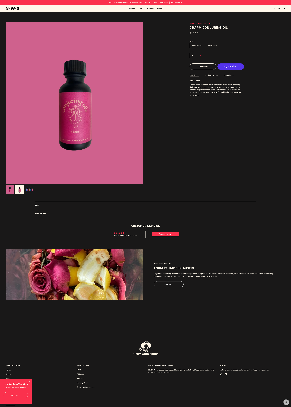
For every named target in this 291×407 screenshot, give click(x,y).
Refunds (80, 378)
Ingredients (228, 75)
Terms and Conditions (86, 387)
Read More (169, 284)
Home (192, 23)
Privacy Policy (82, 383)
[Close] (29, 381)
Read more (194, 95)
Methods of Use (211, 75)
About (8, 374)
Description (194, 75)
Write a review (165, 234)
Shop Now (15, 395)
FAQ (37, 206)
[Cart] (284, 8)
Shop (8, 378)
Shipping (40, 214)
